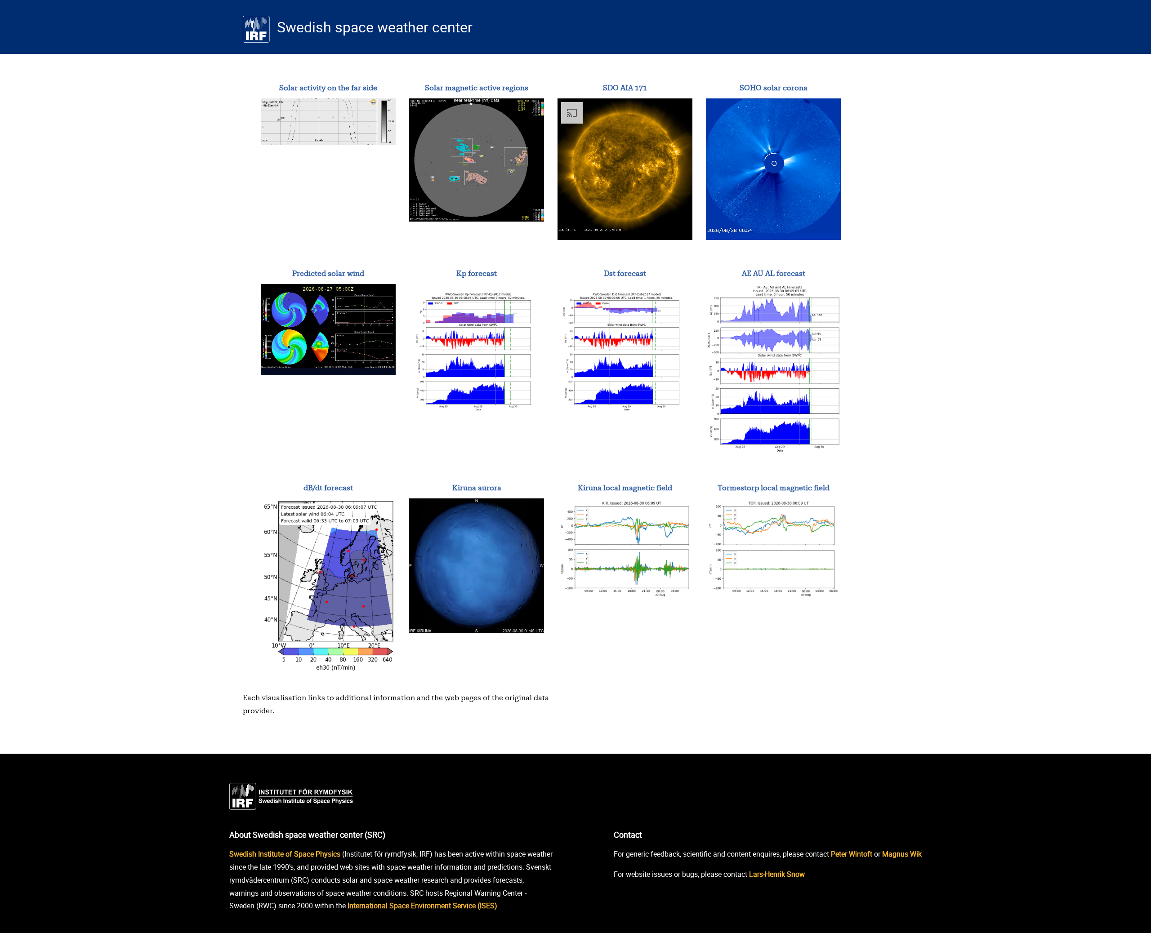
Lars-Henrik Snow (777, 874)
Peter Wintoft (851, 854)
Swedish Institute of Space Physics (284, 854)
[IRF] (294, 794)
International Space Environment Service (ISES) (422, 906)
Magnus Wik (902, 854)
